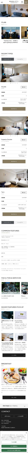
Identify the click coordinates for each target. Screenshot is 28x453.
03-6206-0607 (8, 421)
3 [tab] (15, 83)
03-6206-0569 (6, 420)
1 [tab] (10, 83)
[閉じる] (26, 432)
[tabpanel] (14, 73)
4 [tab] (17, 83)
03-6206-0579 (6, 423)
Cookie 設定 (14, 442)
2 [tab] (13, 83)
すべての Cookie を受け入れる (14, 450)
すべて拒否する (14, 446)
